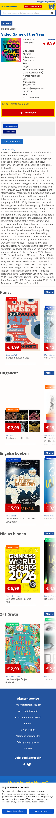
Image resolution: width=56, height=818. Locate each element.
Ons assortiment (32, 6)
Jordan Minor (8, 28)
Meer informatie (11, 141)
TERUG (8, 23)
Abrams (27, 53)
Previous (3, 332)
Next (51, 332)
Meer (48, 292)
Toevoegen (30, 112)
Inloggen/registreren (46, 1)
